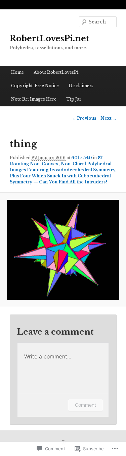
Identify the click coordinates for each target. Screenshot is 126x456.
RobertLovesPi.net (49, 38)
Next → (108, 118)
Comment (85, 405)
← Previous (84, 118)
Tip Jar (73, 99)
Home (17, 72)
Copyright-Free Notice (35, 85)
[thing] (63, 250)
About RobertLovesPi (56, 72)
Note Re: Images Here (33, 99)
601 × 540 (81, 157)
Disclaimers (81, 85)
